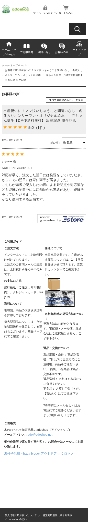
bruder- (36, 453)
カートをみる (65, 12)
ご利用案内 (26, 52)
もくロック (66, 453)
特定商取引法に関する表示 (57, 515)
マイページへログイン (45, 12)
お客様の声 (61, 52)
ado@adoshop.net (40, 434)
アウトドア (49, 453)
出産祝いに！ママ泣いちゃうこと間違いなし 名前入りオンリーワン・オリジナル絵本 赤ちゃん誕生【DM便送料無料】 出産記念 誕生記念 (43, 115)
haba (26, 453)
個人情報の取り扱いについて (21, 515)
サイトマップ (79, 52)
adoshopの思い (18, 519)
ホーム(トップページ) (9, 52)
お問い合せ (44, 52)
